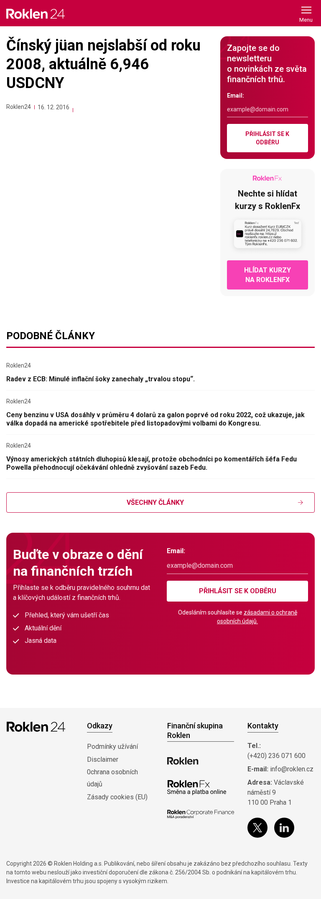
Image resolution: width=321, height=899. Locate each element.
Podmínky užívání (112, 746)
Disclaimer (102, 759)
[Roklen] (183, 760)
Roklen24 (18, 106)
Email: (235, 95)
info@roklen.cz (291, 769)
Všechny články (155, 502)
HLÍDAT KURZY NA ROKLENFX (267, 275)
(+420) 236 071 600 (276, 756)
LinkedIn (284, 828)
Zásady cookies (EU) (117, 797)
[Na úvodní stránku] (35, 14)
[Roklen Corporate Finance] (200, 814)
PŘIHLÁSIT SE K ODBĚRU (267, 138)
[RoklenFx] (196, 787)
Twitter (257, 828)
